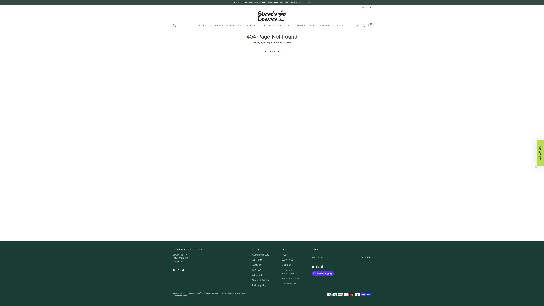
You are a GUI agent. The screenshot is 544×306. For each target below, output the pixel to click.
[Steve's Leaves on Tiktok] (370, 8)
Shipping (286, 265)
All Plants (257, 260)
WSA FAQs (287, 260)
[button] (540, 153)
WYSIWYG (258, 270)
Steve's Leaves (193, 293)
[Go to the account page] (358, 25)
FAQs (285, 255)
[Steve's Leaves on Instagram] (366, 8)
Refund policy (259, 285)
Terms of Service (260, 280)
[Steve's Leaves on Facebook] (362, 8)
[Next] (319, 2)
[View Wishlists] (363, 25)
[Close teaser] (536, 166)
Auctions (256, 265)
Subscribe (365, 257)
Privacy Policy (289, 283)
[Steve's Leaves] (272, 15)
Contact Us (178, 261)
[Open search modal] (174, 25)
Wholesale (257, 275)
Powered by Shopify (180, 296)
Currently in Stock (261, 255)
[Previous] (225, 2)
